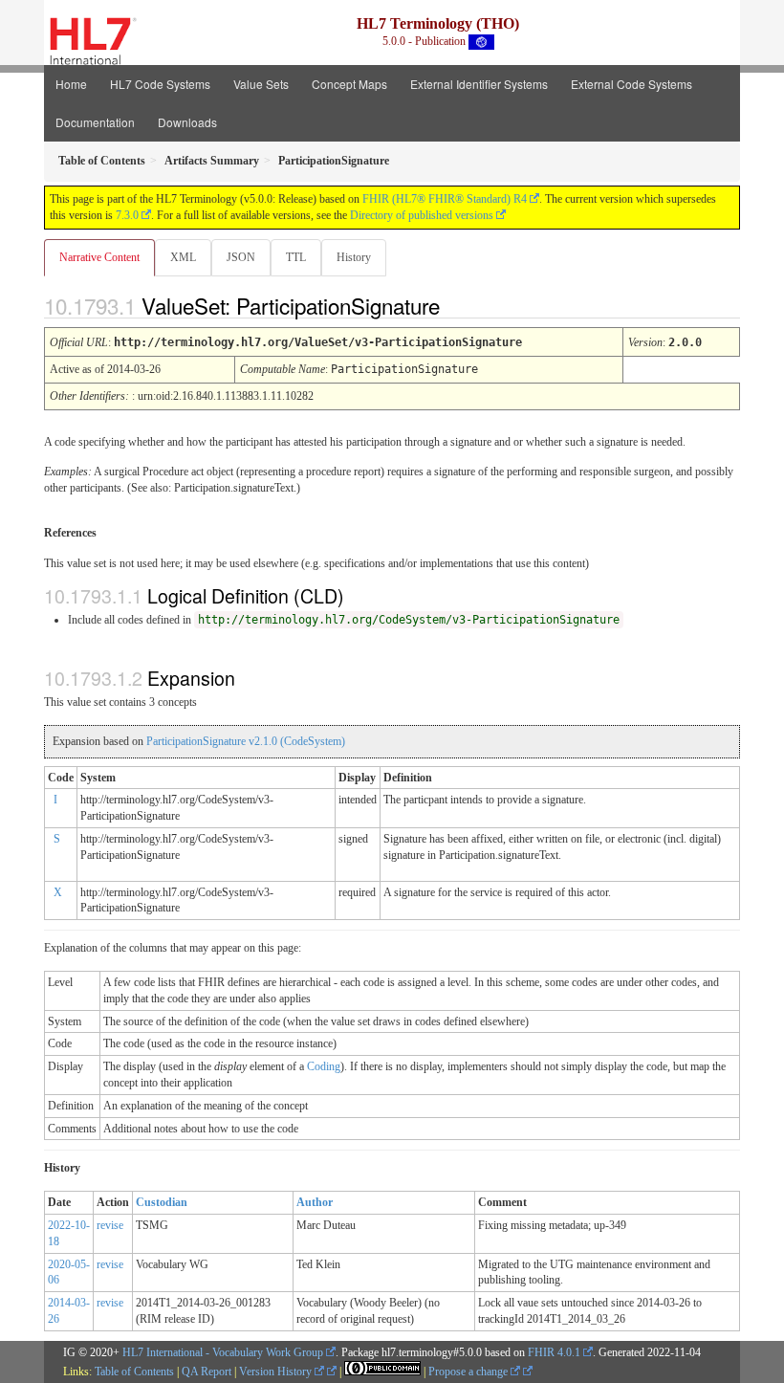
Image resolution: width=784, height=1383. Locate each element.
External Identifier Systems (479, 84)
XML (183, 257)
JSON (241, 257)
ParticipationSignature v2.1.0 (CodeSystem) (245, 741)
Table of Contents (134, 1371)
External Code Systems (631, 84)
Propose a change (469, 1371)
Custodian (161, 1202)
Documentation (95, 122)
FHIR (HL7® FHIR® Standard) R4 (444, 199)
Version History (277, 1371)
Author (314, 1202)
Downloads (187, 122)
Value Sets (261, 84)
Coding (323, 1066)
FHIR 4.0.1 (554, 1352)
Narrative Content (99, 257)
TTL (296, 257)
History (354, 257)
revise (110, 1225)
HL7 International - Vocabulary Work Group (222, 1352)
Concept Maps (349, 84)
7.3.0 (127, 215)
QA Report (206, 1371)
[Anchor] (456, 305)
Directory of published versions (421, 215)
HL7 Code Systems (160, 84)
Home (71, 84)
